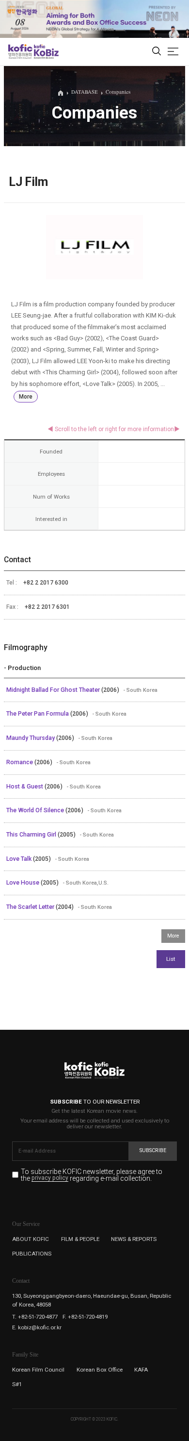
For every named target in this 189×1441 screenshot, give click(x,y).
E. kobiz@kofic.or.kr (37, 1327)
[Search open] (156, 52)
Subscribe (153, 1150)
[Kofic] (20, 51)
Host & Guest (25, 786)
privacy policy (50, 1178)
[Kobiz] (45, 51)
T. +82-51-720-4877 (35, 1316)
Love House (23, 882)
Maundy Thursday (31, 738)
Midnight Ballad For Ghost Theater (53, 690)
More (25, 396)
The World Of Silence (35, 810)
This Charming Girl (32, 834)
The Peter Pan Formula (38, 713)
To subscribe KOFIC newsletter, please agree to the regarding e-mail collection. (91, 1175)
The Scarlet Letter (31, 907)
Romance (20, 762)
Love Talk (19, 858)
